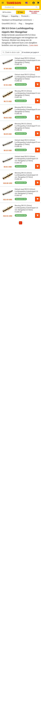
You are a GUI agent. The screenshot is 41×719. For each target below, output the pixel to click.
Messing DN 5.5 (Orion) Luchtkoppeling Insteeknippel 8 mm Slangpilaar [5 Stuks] (27, 109)
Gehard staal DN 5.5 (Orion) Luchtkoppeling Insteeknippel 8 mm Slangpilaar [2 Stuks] (27, 77)
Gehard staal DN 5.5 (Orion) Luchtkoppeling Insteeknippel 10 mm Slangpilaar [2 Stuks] (26, 158)
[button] (3, 3)
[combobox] (20, 7)
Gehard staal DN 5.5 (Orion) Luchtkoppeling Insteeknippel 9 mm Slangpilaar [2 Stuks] (27, 142)
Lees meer (33, 45)
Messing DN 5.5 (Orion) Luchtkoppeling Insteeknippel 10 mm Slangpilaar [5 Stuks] (26, 175)
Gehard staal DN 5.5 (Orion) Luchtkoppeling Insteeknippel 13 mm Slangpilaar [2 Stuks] (26, 191)
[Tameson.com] (13, 2)
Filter (21, 12)
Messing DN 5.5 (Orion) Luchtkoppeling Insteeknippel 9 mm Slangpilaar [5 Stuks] (27, 126)
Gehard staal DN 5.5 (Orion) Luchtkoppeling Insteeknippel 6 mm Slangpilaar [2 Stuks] (27, 60)
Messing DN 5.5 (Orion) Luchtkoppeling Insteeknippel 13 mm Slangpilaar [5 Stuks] (26, 208)
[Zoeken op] (37, 7)
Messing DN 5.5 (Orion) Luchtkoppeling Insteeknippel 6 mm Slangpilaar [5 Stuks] (27, 93)
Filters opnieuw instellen (34, 12)
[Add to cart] (37, 68)
